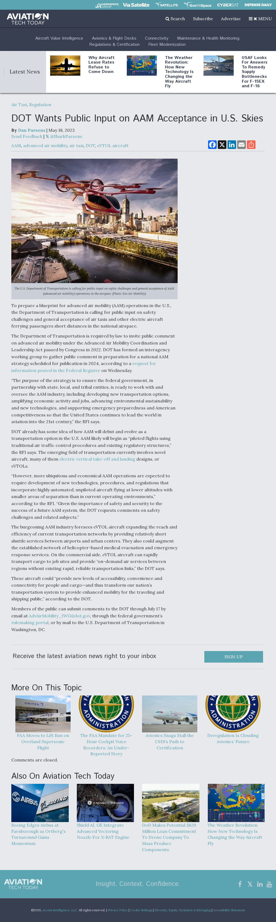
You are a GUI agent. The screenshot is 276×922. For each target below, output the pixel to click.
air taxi (76, 145)
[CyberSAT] (228, 5)
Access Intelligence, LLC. (60, 910)
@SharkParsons (65, 136)
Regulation (40, 104)
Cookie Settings (141, 910)
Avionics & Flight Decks (114, 38)
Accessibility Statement (229, 910)
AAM (16, 145)
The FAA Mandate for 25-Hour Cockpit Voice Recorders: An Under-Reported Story (106, 744)
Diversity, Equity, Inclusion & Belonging (183, 910)
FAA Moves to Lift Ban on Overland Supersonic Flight (43, 741)
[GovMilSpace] (197, 5)
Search (177, 18)
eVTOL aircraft (113, 145)
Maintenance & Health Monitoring (208, 38)
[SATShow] (167, 5)
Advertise (231, 18)
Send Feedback (26, 136)
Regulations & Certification (114, 44)
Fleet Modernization (167, 44)
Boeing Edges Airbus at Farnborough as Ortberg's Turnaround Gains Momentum (38, 834)
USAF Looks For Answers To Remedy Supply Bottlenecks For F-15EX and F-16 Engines (254, 74)
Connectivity (156, 38)
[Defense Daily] (258, 5)
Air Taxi (19, 104)
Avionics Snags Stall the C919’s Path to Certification (170, 741)
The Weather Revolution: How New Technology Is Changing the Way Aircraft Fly (179, 72)
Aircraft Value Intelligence (59, 38)
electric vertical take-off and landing (97, 459)
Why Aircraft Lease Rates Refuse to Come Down (101, 65)
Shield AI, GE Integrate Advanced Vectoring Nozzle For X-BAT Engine (103, 831)
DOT (90, 145)
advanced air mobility (45, 145)
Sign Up (234, 656)
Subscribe (203, 18)
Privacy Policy (118, 910)
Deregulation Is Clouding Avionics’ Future (233, 738)
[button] (260, 18)
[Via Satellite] (136, 5)
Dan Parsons (31, 130)
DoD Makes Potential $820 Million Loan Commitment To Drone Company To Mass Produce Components (169, 837)
